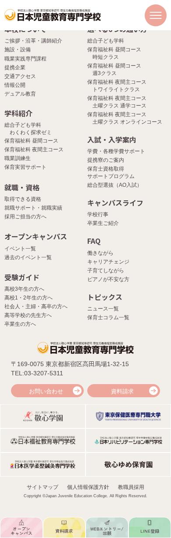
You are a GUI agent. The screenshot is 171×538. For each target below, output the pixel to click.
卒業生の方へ (20, 324)
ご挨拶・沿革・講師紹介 (33, 41)
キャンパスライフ (115, 202)
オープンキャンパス (35, 236)
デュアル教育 (20, 94)
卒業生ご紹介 (103, 223)
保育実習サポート (25, 167)
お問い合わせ (46, 391)
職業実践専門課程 (25, 59)
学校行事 (97, 214)
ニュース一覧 (103, 309)
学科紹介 (18, 113)
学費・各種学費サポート (116, 151)
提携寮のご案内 (105, 160)
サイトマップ (42, 487)
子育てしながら (105, 270)
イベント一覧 (20, 249)
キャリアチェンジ (108, 262)
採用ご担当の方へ (25, 217)
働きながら (100, 253)
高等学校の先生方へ (28, 315)
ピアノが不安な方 (108, 279)
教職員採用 (131, 487)
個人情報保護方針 (88, 487)
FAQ (93, 240)
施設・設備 (17, 49)
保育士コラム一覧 (108, 317)
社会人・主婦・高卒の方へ (36, 306)
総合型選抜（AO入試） (114, 185)
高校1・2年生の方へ (28, 298)
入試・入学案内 (111, 139)
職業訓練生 (17, 158)
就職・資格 (21, 187)
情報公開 (14, 85)
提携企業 (14, 67)
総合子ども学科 (105, 41)
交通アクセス (20, 76)
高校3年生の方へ (24, 289)
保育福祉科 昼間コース (31, 141)
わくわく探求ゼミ (31, 132)
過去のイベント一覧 (28, 257)
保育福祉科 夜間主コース (34, 149)
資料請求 (122, 391)
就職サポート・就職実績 (33, 208)
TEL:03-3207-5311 (37, 373)
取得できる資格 (22, 199)
